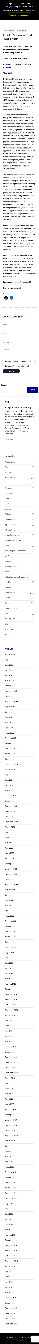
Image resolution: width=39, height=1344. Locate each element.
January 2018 (10, 1177)
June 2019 (9, 1088)
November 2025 (11, 691)
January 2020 (10, 1052)
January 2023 (10, 864)
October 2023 (10, 817)
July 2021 (8, 958)
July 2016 (8, 1271)
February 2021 (10, 984)
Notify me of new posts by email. (16, 366)
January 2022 (10, 926)
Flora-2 (8, 504)
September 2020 (11, 1010)
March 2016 (9, 1292)
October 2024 (10, 759)
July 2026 (8, 660)
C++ (6, 483)
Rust (7, 614)
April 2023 (9, 848)
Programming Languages (18, 15)
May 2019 (9, 1094)
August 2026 (10, 654)
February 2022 (10, 921)
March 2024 (9, 790)
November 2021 (11, 937)
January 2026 (10, 686)
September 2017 (11, 1198)
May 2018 (9, 1156)
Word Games (10, 629)
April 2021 (9, 973)
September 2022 (11, 885)
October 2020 (10, 1005)
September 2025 (11, 702)
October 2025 (10, 696)
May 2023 (9, 843)
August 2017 (10, 1204)
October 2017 (10, 1193)
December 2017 (11, 1183)
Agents (7, 467)
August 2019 (10, 1078)
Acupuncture (10, 462)
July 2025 (8, 712)
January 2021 (10, 989)
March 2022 (9, 916)
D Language (10, 488)
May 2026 (9, 670)
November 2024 (11, 754)
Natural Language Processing (16, 577)
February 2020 (10, 1047)
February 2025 (10, 738)
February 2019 (10, 1109)
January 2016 (10, 1303)
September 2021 (11, 947)
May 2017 (9, 1219)
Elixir (7, 498)
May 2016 (9, 1282)
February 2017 (10, 1235)
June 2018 (9, 1151)
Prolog (7, 598)
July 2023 (8, 832)
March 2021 (9, 979)
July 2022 (8, 895)
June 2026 (9, 665)
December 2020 (11, 994)
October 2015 (10, 1319)
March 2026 (9, 681)
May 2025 (9, 722)
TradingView (10, 619)
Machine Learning (12, 561)
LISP (7, 556)
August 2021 (10, 953)
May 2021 (9, 968)
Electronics (9, 493)
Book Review (9, 30)
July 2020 (8, 1020)
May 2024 (9, 785)
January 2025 (10, 743)
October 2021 (10, 942)
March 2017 (9, 1230)
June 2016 (9, 1277)
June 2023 (9, 837)
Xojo (7, 634)
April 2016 (9, 1287)
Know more (9, 439)
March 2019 (9, 1104)
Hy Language (10, 525)
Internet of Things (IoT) (13, 540)
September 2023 (11, 822)
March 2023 (9, 853)
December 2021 (11, 932)
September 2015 (11, 1324)
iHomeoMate (10, 530)
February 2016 (10, 1298)
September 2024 (11, 764)
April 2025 (9, 728)
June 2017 (9, 1214)
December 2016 (11, 1245)
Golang (8, 514)
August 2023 (10, 827)
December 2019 (11, 1057)
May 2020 (9, 1031)
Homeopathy (22, 30)
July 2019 (8, 1083)
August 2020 (10, 1015)
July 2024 (8, 775)
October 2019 (10, 1068)
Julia (7, 546)
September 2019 (11, 1073)
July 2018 (8, 1146)
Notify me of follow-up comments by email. (20, 361)
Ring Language (11, 608)
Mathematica (10, 566)
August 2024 (10, 769)
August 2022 (10, 890)
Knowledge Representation (15, 551)
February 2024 (10, 796)
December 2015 (11, 1308)
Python (7, 603)
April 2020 (9, 1036)
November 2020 (11, 1000)
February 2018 (10, 1172)
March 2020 (9, 1041)
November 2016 (11, 1251)
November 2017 (11, 1188)
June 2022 (9, 900)
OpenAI (8, 587)
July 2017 (8, 1209)
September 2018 (11, 1136)
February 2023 (10, 858)
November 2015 (11, 1313)
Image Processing (12, 535)
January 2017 (10, 1240)
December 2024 (11, 749)
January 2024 (10, 801)
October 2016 (10, 1256)
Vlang (7, 624)
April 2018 (9, 1162)
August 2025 (10, 707)
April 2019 (9, 1099)
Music (7, 572)
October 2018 (10, 1130)
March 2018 (9, 1167)
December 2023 (11, 806)
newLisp (8, 582)
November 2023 (11, 811)
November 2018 (11, 1125)
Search (4, 385)
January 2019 (10, 1115)
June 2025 (9, 717)
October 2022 (10, 879)
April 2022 (9, 911)
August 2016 (10, 1266)
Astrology (8, 472)
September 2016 (11, 1261)
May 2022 (9, 905)
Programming (10, 593)
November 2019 (11, 1062)
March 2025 (9, 733)
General (8, 509)
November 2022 (11, 874)
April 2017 (9, 1224)
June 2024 (9, 780)
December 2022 (11, 869)
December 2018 (11, 1120)
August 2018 (10, 1141)
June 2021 (9, 963)
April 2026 (9, 675)
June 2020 (9, 1026)
